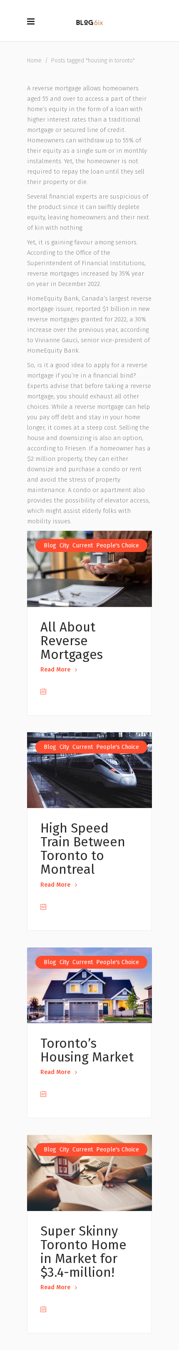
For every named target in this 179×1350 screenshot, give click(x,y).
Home (34, 60)
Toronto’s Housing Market (87, 1050)
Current (82, 545)
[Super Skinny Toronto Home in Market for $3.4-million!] (89, 1173)
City (64, 545)
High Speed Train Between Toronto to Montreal (82, 848)
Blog (50, 545)
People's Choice (117, 545)
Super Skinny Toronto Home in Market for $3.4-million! (83, 1251)
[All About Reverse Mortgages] (89, 569)
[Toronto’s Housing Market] (89, 985)
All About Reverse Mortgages (71, 640)
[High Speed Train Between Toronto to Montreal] (89, 770)
